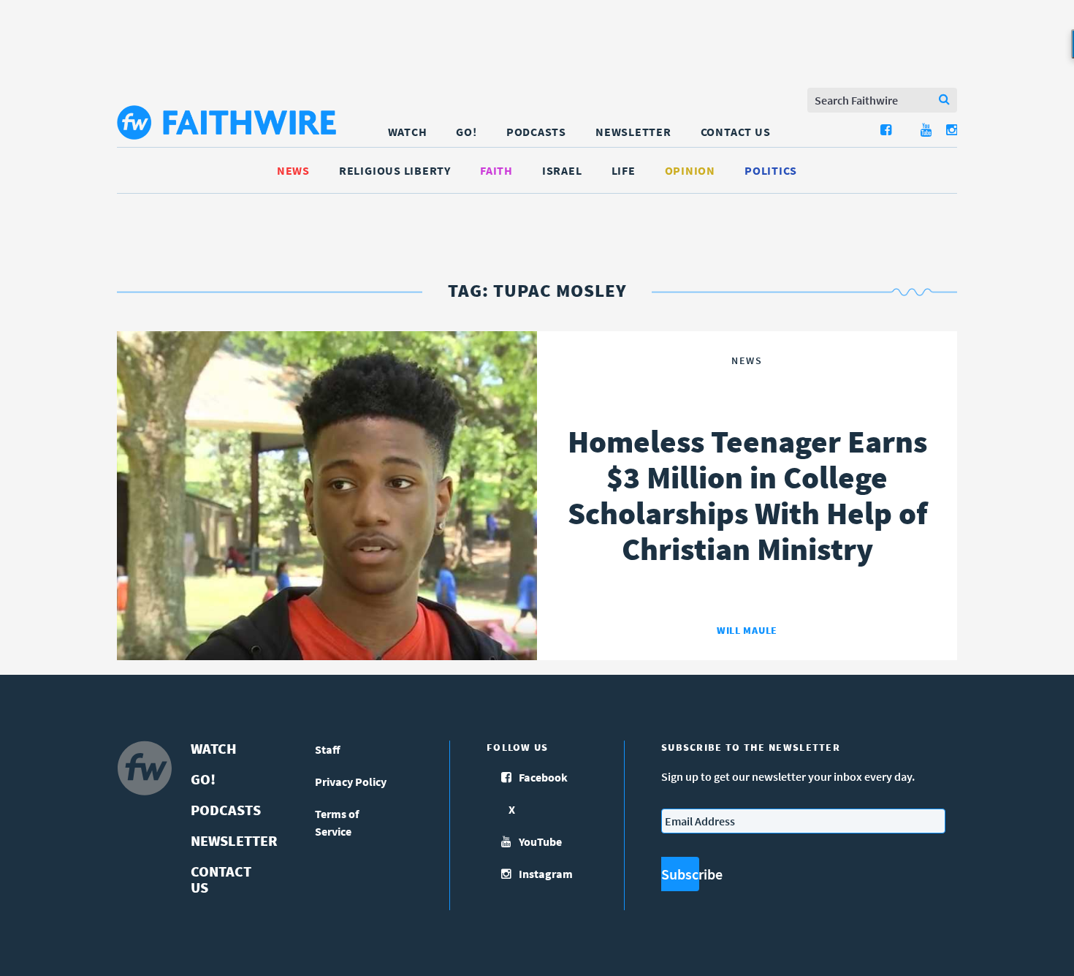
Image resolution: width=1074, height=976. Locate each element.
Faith (496, 170)
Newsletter (633, 131)
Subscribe (680, 874)
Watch (407, 131)
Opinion (690, 170)
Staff (327, 749)
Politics (770, 170)
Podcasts (536, 131)
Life (624, 170)
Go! (466, 131)
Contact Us (736, 131)
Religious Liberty (395, 170)
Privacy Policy (350, 781)
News (293, 170)
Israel (562, 170)
